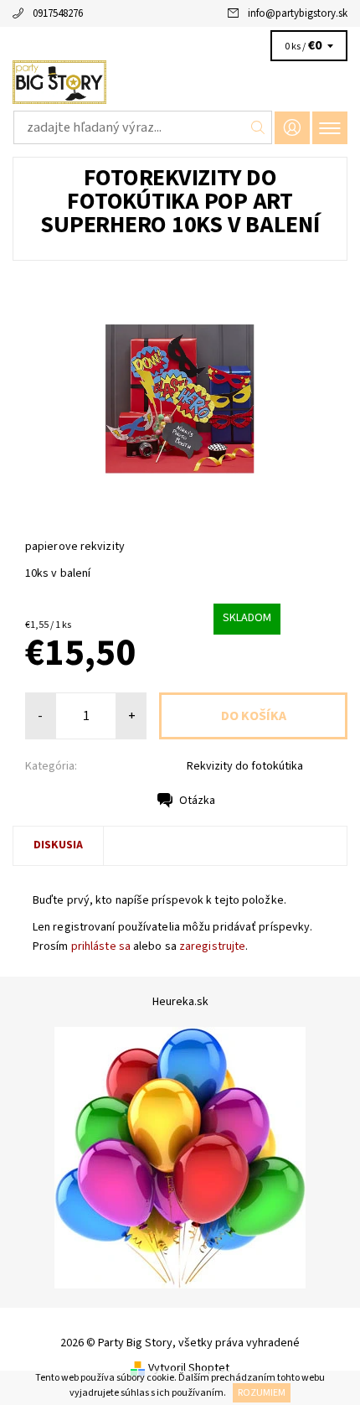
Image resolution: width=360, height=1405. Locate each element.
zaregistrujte (212, 946)
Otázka (197, 800)
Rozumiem (261, 1393)
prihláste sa (101, 946)
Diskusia (58, 845)
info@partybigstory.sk (297, 13)
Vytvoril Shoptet (188, 1367)
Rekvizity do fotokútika (245, 766)
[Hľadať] (258, 127)
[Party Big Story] (180, 82)
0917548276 (58, 13)
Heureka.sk (180, 1002)
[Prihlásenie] (292, 127)
